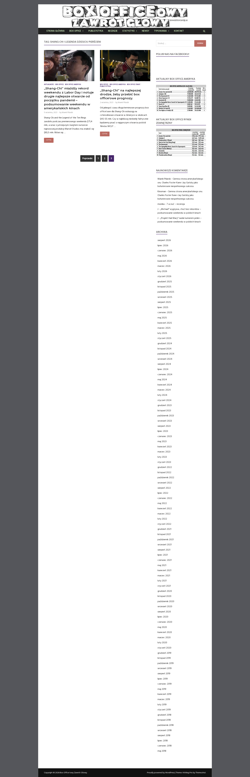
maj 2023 (162, 441)
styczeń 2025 (164, 338)
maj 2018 (162, 751)
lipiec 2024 (163, 369)
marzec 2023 (164, 451)
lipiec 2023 (163, 431)
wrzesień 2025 (165, 297)
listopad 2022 (164, 472)
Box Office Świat (133, 84)
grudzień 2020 (165, 591)
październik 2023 (166, 415)
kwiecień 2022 (165, 508)
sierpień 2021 (164, 549)
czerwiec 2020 (165, 622)
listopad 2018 (164, 720)
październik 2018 (166, 725)
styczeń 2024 (164, 400)
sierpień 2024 (164, 364)
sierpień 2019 (164, 673)
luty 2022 (162, 518)
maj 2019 (162, 689)
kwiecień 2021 (164, 570)
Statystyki (128, 31)
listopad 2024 (164, 348)
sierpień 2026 (164, 240)
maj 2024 (162, 379)
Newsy (145, 31)
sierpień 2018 (164, 735)
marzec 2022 (164, 513)
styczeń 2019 (164, 709)
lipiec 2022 (163, 493)
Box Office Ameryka (73, 84)
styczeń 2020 (164, 647)
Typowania (160, 31)
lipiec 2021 (163, 554)
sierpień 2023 (164, 426)
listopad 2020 (164, 596)
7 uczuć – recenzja (176, 204)
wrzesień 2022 (165, 482)
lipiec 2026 (163, 245)
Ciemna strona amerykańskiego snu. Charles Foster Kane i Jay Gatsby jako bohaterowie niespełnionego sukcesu (180, 182)
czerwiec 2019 (165, 683)
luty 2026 (162, 271)
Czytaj (48, 140)
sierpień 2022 (164, 488)
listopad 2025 (164, 286)
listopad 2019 (164, 658)
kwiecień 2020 (165, 632)
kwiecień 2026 (165, 261)
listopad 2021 (164, 534)
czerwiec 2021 (165, 560)
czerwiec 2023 (165, 436)
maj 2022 (162, 503)
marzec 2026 (164, 266)
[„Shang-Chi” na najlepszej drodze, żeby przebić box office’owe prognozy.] (125, 66)
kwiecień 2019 (164, 694)
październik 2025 (166, 291)
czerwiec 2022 (165, 498)
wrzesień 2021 (165, 544)
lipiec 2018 (163, 740)
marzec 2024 (164, 389)
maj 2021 (162, 565)
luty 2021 (162, 580)
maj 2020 (162, 627)
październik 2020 (166, 601)
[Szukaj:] (181, 43)
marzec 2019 (164, 699)
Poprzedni (87, 158)
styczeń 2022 (164, 524)
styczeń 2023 (164, 462)
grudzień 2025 (165, 281)
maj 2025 (162, 317)
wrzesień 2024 (165, 359)
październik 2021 (166, 539)
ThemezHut (201, 772)
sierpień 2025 (164, 302)
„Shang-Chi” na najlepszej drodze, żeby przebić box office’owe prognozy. (120, 94)
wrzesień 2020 (165, 606)
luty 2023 (162, 456)
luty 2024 (162, 395)
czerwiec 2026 (165, 250)
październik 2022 (166, 477)
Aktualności (49, 84)
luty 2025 (162, 333)
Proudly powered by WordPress (160, 772)
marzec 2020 (164, 637)
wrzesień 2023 (165, 420)
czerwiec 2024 (165, 374)
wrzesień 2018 (165, 730)
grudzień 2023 (165, 405)
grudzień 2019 (164, 653)
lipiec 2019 (163, 678)
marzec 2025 (164, 328)
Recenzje (112, 31)
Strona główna (55, 31)
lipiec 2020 (163, 616)
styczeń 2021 (164, 585)
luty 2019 (162, 704)
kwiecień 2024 (165, 384)
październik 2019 (166, 663)
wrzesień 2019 (165, 668)
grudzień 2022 (165, 467)
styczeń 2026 (164, 276)
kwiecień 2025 (165, 322)
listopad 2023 (164, 410)
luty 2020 (162, 642)
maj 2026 (162, 255)
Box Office (75, 31)
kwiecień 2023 (165, 446)
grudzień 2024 (165, 343)
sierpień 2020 (164, 611)
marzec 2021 (164, 575)
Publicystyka (95, 31)
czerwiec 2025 (165, 312)
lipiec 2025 (163, 307)
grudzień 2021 (164, 529)
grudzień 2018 (164, 714)
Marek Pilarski (67, 112)
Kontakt (179, 31)
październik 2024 (166, 353)
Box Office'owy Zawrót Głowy (73, 772)
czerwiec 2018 (165, 745)
